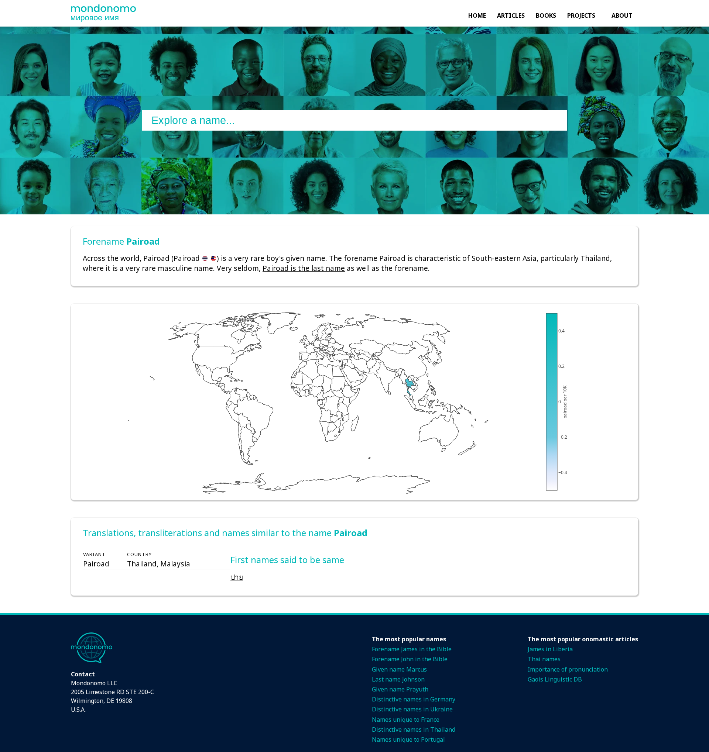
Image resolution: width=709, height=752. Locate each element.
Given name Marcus (399, 669)
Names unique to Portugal (408, 739)
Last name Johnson (398, 679)
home (477, 15)
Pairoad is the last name (304, 268)
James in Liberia (550, 649)
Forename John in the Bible (410, 659)
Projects (581, 15)
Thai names (544, 659)
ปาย (236, 577)
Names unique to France (405, 719)
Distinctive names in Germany (413, 699)
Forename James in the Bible (412, 649)
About (622, 15)
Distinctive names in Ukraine (412, 709)
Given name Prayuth (400, 689)
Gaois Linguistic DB (555, 679)
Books (546, 15)
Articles (511, 15)
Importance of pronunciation (568, 669)
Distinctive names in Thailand (413, 729)
